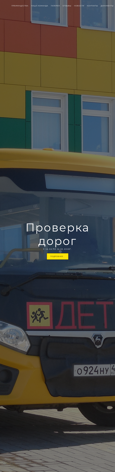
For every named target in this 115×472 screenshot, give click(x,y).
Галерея (55, 6)
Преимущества (20, 6)
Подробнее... (57, 256)
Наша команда (39, 6)
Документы (107, 6)
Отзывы (67, 6)
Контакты (92, 6)
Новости (79, 6)
